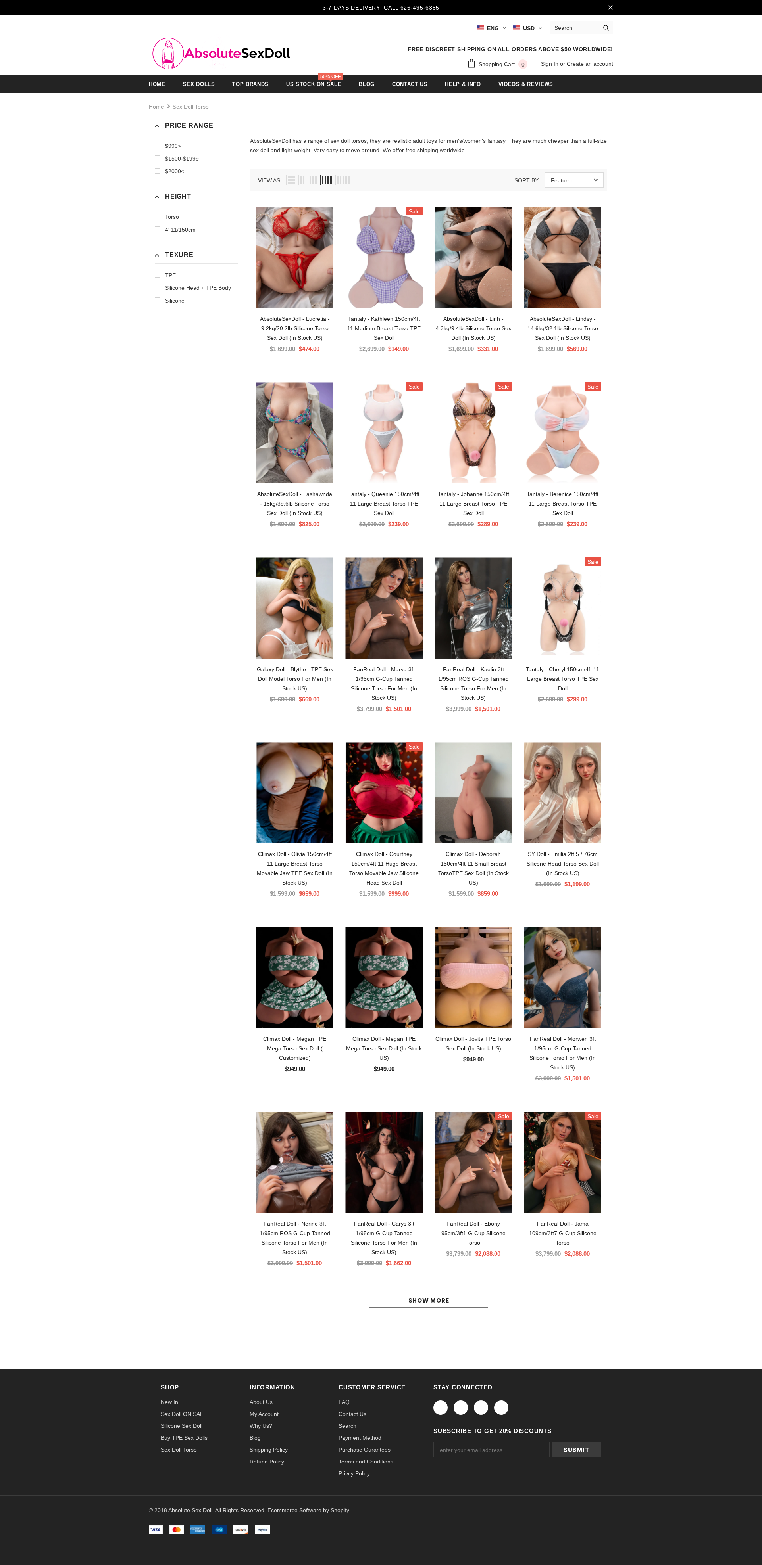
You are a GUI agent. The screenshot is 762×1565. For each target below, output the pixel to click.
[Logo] (219, 51)
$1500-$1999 (182, 158)
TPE (170, 275)
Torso (172, 217)
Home (156, 106)
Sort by (526, 180)
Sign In (550, 64)
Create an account (590, 64)
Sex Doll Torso (191, 106)
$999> (173, 146)
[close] (610, 7)
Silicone (175, 300)
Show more (428, 1300)
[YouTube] (501, 1407)
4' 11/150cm (180, 229)
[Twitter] (461, 1407)
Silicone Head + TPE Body (198, 288)
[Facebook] (440, 1407)
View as (269, 180)
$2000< (174, 171)
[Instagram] (481, 1407)
